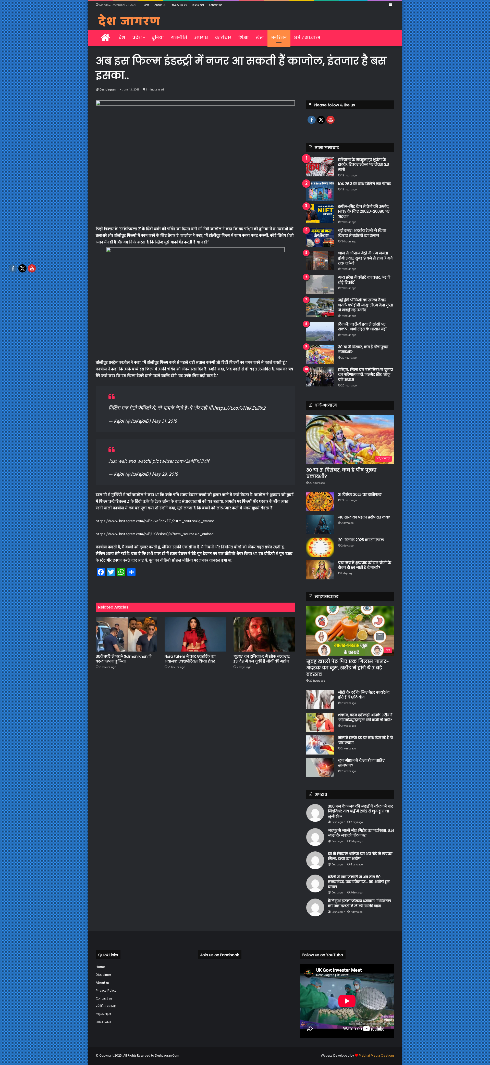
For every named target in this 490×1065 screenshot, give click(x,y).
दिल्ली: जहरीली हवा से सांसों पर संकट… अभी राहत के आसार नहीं (362, 327)
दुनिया (158, 38)
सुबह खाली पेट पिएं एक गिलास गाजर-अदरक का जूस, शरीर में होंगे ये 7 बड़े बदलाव (347, 667)
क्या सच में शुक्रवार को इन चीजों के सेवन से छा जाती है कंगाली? (364, 565)
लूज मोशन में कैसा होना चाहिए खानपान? (361, 763)
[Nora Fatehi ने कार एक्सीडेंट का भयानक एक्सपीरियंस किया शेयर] (195, 634)
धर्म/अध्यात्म (103, 1022)
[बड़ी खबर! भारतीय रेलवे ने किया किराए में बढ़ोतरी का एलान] (320, 237)
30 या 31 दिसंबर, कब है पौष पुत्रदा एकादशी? (363, 349)
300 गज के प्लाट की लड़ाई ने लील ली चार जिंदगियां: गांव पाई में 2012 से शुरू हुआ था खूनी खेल (360, 811)
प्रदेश (137, 38)
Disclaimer (198, 5)
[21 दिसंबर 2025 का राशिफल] (320, 501)
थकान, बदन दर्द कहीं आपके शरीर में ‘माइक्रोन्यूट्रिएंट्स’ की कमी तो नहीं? (365, 717)
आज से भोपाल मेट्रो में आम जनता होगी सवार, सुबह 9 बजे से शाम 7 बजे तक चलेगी (365, 258)
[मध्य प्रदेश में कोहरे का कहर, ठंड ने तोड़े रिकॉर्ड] (320, 284)
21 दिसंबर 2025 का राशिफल (360, 494)
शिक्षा (243, 38)
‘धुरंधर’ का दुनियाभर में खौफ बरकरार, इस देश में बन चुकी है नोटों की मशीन (262, 659)
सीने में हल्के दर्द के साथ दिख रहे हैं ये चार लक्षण (365, 740)
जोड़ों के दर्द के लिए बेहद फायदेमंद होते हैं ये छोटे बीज (363, 695)
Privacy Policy (178, 5)
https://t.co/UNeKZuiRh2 (239, 408)
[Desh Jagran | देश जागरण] (129, 20)
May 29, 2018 (165, 474)
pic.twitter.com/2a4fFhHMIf (180, 461)
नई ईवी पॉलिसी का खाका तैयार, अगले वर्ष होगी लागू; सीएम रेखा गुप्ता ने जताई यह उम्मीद (365, 305)
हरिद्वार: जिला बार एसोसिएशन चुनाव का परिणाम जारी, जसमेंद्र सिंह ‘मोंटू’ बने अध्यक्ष (365, 374)
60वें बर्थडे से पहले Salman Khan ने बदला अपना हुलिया (123, 659)
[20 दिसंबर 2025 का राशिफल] (320, 547)
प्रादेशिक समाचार (106, 1006)
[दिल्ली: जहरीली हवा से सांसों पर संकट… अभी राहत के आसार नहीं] (320, 331)
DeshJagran (108, 89)
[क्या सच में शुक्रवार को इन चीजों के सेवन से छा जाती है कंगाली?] (320, 569)
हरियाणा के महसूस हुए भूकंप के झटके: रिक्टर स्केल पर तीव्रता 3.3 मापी (363, 164)
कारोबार (223, 38)
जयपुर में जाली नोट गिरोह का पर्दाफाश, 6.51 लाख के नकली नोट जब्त (361, 833)
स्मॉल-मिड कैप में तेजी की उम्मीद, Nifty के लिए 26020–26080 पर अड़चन (363, 211)
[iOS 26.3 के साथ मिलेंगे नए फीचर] (320, 191)
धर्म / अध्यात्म (307, 38)
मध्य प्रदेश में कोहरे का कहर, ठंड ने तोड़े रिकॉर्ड (364, 280)
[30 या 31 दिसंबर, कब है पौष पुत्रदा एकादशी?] (320, 354)
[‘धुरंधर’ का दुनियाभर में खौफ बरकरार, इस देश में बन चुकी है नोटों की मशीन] (264, 634)
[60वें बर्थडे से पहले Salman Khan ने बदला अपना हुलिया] (126, 634)
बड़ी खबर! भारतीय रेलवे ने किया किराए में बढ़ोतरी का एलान (362, 233)
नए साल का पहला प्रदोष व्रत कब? (364, 517)
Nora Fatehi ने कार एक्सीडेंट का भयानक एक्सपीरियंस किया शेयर (190, 659)
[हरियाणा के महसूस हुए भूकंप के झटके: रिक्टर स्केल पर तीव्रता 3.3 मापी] (320, 166)
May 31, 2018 (164, 421)
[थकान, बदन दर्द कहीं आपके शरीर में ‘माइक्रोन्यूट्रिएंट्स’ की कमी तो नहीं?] (320, 722)
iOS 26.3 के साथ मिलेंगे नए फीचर (364, 183)
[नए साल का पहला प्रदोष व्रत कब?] (320, 524)
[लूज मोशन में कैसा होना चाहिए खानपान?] (320, 767)
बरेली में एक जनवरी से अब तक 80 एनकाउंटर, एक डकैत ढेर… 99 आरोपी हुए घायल (358, 881)
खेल (260, 38)
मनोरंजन (279, 38)
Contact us (215, 5)
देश (122, 38)
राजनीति (179, 38)
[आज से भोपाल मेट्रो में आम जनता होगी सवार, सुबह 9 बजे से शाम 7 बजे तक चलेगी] (320, 260)
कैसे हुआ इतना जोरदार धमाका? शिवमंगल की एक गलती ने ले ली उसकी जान (359, 903)
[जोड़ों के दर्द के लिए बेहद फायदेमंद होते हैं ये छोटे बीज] (320, 699)
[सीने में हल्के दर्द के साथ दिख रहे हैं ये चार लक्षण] (320, 745)
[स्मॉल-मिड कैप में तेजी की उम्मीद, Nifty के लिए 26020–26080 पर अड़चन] (320, 213)
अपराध (201, 38)
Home (146, 5)
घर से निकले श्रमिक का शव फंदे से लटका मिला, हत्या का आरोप (360, 856)
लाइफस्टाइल (103, 1014)
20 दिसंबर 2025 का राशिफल (361, 539)
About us (159, 5)
